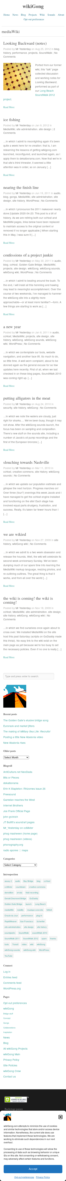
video (24, 944)
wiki (31, 944)
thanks (53, 938)
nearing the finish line (21, 187)
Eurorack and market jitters (18, 726)
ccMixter (8, 886)
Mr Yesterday (23, 49)
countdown (20, 886)
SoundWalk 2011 (12, 938)
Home (6, 14)
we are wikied (14, 534)
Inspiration (7, 1032)
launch (29, 903)
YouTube (8, 955)
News (15, 14)
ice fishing (11, 119)
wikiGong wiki (11, 272)
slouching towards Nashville (26, 462)
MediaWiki (9, 129)
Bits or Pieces (11, 777)
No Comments (49, 200)
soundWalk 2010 (39, 932)
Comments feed (12, 983)
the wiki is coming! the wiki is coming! (28, 600)
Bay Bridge (28, 881)
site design (45, 129)
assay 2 (8, 881)
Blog (23, 14)
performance (19, 53)
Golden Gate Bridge (30, 264)
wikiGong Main (11, 1054)
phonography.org (13, 844)
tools (7, 944)
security (7, 407)
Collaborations (9, 1027)
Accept (33, 1168)
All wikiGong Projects (15, 1048)
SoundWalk (45, 53)
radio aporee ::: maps (15, 850)
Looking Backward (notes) (25, 43)
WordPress (32, 200)
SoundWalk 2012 (30, 938)
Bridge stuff (8, 1013)
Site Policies (10, 1065)
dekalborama (10, 783)
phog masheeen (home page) (20, 833)
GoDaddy (34, 898)
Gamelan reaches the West (19, 799)
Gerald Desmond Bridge (15, 898)
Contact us (9, 1076)
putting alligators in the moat (26, 398)
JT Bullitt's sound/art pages (18, 822)
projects (33, 53)
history (7, 53)
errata (19, 892)
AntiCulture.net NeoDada (17, 772)
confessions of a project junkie (28, 255)
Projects (33, 14)
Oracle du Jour (11, 915)
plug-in (39, 915)
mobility (20, 909)
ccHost (14, 264)
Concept (6, 1018)
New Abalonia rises (14, 742)
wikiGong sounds (50, 268)
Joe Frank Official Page (16, 811)
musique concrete (35, 909)
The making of (26, 731)
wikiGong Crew (12, 1071)
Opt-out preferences (24, 1177)
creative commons (23, 471)
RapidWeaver (11, 921)
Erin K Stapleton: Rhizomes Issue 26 (24, 788)
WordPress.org (12, 988)
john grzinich (10, 816)
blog (56, 49)
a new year (12, 326)
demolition (9, 892)
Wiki (42, 14)
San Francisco (26, 921)
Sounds (51, 14)
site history (18, 200)
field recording (32, 892)
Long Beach (40, 903)
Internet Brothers (13, 805)
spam (44, 938)
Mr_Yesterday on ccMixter (18, 828)
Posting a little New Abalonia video (23, 737)
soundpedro (10, 932)
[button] (60, 1117)
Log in (6, 971)
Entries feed (10, 977)
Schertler (41, 921)
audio (57, 193)
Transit (15, 944)
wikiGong (33, 6)
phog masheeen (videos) (17, 839)
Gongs (6, 1023)
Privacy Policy (43, 1177)
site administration (26, 129)
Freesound (9, 794)
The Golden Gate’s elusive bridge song (25, 720)
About (61, 14)
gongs (13, 197)
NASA (49, 909)
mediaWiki (9, 909)
